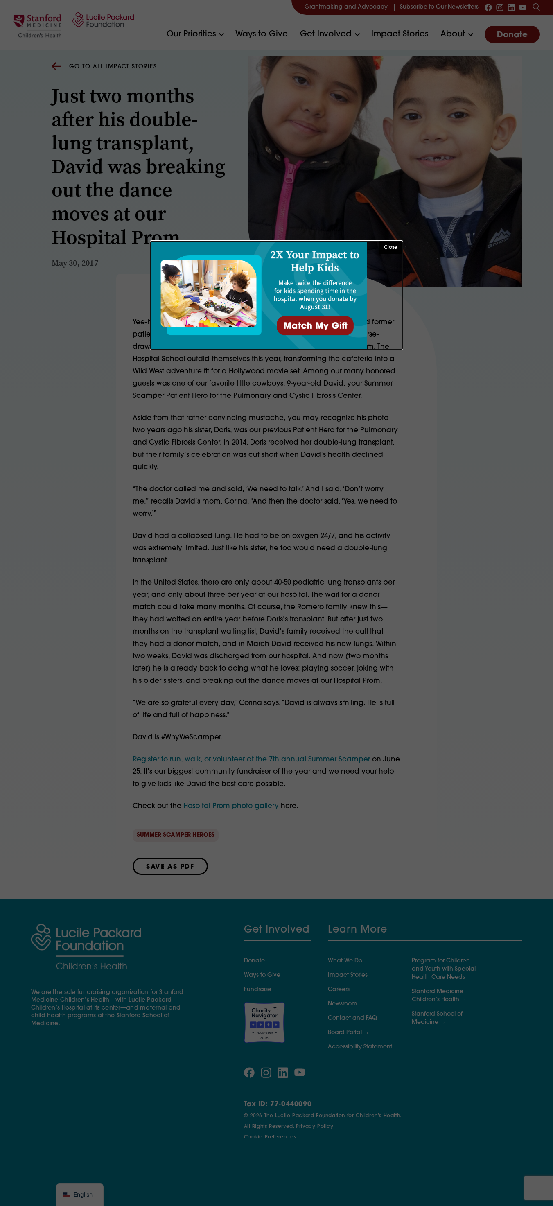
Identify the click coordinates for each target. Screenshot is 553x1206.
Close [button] (390, 247)
